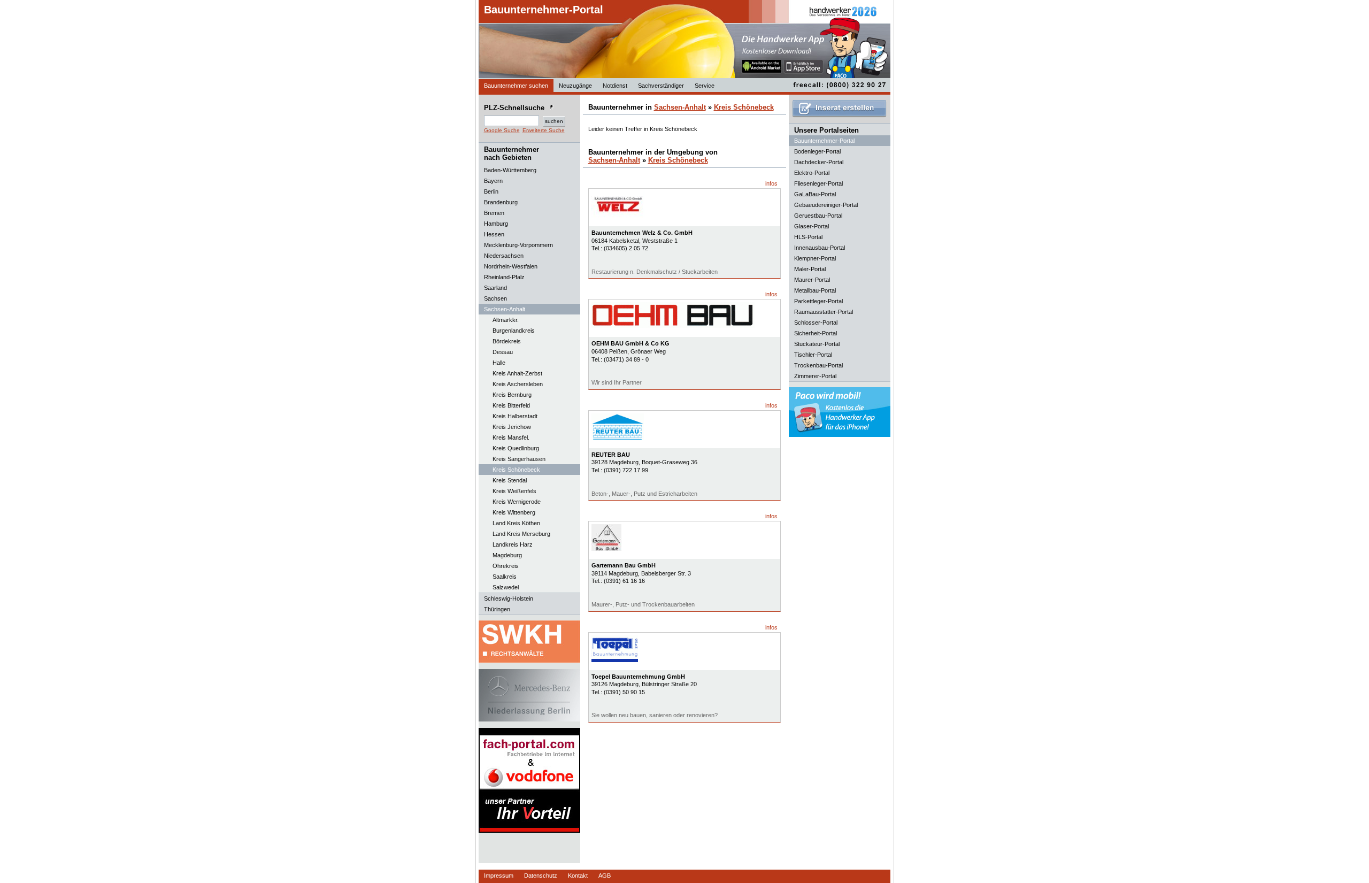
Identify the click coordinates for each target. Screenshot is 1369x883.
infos (771, 183)
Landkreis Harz (513, 544)
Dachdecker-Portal (818, 162)
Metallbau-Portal (815, 290)
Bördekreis (507, 341)
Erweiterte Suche (543, 130)
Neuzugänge (575, 85)
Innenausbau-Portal (819, 247)
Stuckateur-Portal (817, 344)
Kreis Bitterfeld (511, 405)
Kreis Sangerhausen (519, 459)
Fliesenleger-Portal (818, 183)
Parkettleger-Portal (818, 301)
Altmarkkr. (506, 320)
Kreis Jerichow (512, 427)
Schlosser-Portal (815, 322)
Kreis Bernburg (512, 394)
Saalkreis (505, 576)
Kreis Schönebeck (516, 469)
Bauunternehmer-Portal (543, 10)
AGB (604, 875)
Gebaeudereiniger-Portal (826, 205)
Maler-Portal (810, 269)
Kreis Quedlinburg (516, 448)
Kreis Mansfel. (511, 437)
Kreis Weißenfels (514, 491)
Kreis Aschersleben (518, 384)
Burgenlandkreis (514, 330)
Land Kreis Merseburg (521, 534)
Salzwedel (506, 587)
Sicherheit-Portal (815, 333)
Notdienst (615, 85)
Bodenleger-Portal (817, 151)
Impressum (498, 875)
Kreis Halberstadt (515, 416)
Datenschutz (540, 875)
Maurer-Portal (812, 280)
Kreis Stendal (510, 480)
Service (704, 85)
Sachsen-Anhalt (680, 107)
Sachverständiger (661, 85)
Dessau (503, 352)
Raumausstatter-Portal (823, 312)
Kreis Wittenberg (514, 512)
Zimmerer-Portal (815, 376)
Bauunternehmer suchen (516, 85)
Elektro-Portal (811, 173)
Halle (499, 362)
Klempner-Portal (815, 258)
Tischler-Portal (813, 354)
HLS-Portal (808, 237)
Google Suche (502, 130)
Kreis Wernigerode (517, 501)
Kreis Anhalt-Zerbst (517, 373)
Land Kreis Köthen (516, 523)
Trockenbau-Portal (818, 365)
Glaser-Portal (811, 226)
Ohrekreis (506, 566)
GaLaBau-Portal (815, 194)
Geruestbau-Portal (818, 215)
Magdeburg (507, 555)
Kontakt (578, 875)
